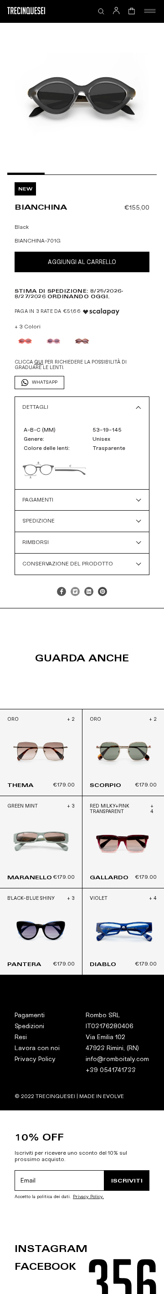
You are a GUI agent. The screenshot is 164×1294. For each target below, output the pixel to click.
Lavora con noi (37, 1048)
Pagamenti (30, 1015)
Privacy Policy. (88, 1196)
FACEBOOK (45, 1267)
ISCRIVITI (127, 1180)
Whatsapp (44, 382)
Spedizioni (29, 1026)
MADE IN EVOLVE (101, 1096)
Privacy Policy (35, 1059)
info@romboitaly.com (117, 1059)
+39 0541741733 (111, 1070)
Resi (21, 1037)
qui (38, 362)
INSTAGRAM (51, 1249)
